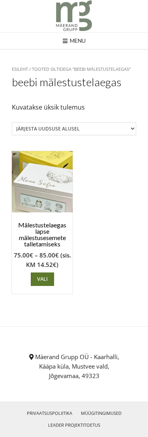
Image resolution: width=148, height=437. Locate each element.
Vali (42, 278)
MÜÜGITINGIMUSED (101, 413)
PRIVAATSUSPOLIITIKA (49, 413)
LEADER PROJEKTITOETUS (74, 425)
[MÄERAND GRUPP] (74, 16)
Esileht (20, 69)
